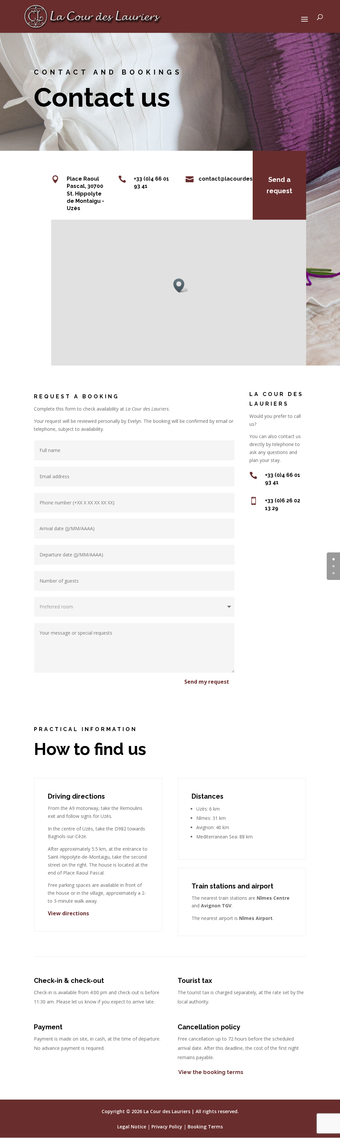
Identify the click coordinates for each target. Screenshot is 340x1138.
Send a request (279, 185)
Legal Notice (131, 1126)
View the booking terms (210, 1072)
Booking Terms (205, 1126)
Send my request (206, 681)
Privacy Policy (166, 1126)
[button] (181, 285)
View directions (68, 913)
